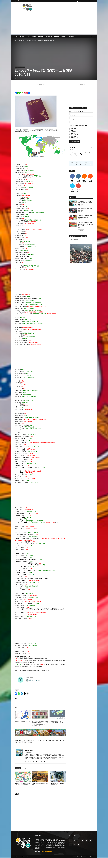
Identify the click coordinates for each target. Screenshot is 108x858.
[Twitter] (87, 1)
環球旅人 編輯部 (19, 78)
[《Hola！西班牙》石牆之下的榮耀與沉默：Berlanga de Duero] (40, 776)
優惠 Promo (73, 136)
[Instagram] (77, 1)
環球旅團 (56, 36)
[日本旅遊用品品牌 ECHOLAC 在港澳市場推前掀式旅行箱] (73, 217)
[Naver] (80, 1)
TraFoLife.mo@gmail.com (46, 851)
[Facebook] (73, 1)
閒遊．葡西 (34, 781)
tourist (32, 740)
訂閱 (78, 184)
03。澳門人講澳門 (21, 40)
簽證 (63, 740)
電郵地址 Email (76, 111)
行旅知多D (22, 67)
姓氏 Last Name (73, 119)
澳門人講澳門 (31, 36)
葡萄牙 (25, 742)
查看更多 (81, 230)
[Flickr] (75, 1)
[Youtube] (92, 1)
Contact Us (91, 856)
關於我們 (71, 36)
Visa (40, 740)
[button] (91, 36)
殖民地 (57, 740)
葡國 (16, 742)
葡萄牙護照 (30, 742)
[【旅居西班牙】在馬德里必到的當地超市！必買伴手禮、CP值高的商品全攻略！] (73, 224)
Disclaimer (73, 856)
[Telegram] (85, 1)
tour (29, 740)
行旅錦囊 (48, 36)
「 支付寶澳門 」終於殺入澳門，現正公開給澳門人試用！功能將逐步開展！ (85, 203)
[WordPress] (90, 1)
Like (72, 174)
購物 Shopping (74, 137)
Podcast (22, 36)
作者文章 (24, 768)
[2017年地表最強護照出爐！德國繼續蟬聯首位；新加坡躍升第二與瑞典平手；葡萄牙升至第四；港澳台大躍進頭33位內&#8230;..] (40, 714)
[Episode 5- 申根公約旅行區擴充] (23, 714)
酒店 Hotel (73, 131)
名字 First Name (73, 115)
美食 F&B (73, 133)
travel (37, 740)
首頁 (16, 40)
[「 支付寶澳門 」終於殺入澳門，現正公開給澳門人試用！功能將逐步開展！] (73, 203)
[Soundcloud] (82, 1)
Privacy (78, 856)
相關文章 (18, 768)
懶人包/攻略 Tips (75, 134)
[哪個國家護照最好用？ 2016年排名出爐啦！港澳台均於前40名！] (57, 714)
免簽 (43, 740)
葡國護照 (20, 742)
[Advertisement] (66, 7)
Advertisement (84, 856)
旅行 (50, 740)
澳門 (60, 740)
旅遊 (53, 740)
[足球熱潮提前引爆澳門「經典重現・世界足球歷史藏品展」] (58, 776)
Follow (78, 174)
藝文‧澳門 (17, 781)
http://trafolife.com (28, 752)
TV (16, 36)
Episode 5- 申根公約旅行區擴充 (22, 721)
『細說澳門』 (29, 40)
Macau (25, 740)
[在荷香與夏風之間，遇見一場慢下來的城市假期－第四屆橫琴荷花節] (23, 776)
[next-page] (18, 788)
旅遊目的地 (40, 36)
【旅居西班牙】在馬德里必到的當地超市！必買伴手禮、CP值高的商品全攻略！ (85, 224)
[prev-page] (16, 788)
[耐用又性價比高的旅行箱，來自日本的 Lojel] (73, 210)
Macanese (20, 740)
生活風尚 (63, 36)
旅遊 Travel (73, 128)
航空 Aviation (74, 130)
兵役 (46, 740)
